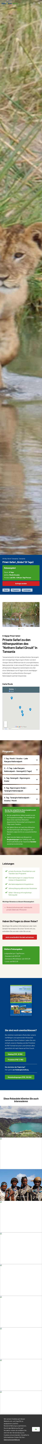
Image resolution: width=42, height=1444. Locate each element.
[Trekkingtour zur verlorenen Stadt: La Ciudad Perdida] (21, 1343)
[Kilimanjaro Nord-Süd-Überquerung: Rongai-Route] (21, 1153)
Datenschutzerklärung (12, 1440)
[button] (34, 3)
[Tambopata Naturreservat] (21, 1375)
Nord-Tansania (12, 559)
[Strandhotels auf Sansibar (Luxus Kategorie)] (21, 1311)
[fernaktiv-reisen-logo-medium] (10, 3)
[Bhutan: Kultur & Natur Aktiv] (21, 1406)
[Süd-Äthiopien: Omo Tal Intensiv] (21, 1185)
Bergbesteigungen (13, 839)
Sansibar (33, 842)
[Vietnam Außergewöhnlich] (21, 1248)
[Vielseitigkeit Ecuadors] (21, 1121)
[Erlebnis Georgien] (21, 1280)
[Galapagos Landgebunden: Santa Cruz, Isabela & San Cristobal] (21, 1216)
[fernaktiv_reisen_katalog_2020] (21, 1000)
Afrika (4, 559)
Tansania (22, 559)
